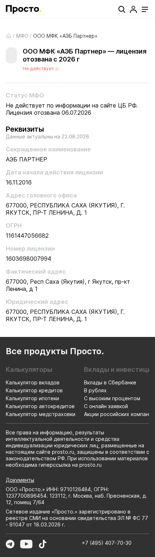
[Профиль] (133, 9)
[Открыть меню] (145, 9)
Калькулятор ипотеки (32, 398)
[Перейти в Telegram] (10, 544)
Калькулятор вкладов (32, 382)
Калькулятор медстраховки (40, 414)
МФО (22, 36)
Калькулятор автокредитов (40, 406)
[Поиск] (122, 9)
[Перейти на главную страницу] (23, 9)
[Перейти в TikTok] (42, 544)
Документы (20, 480)
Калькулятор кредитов (34, 390)
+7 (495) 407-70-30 (107, 543)
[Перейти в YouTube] (26, 544)
